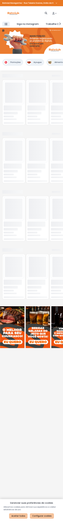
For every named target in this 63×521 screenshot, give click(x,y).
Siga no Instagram (28, 24)
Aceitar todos (18, 515)
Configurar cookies (42, 515)
